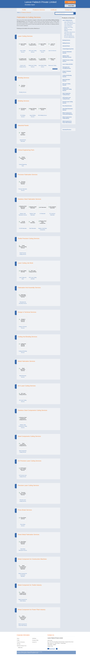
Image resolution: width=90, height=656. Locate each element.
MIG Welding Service (42, 115)
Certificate (34, 638)
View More (55, 68)
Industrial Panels (23, 125)
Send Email (52, 648)
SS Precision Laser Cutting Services (29, 461)
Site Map (18, 643)
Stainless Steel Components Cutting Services (32, 410)
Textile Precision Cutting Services (28, 238)
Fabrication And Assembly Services (29, 287)
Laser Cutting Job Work (25, 263)
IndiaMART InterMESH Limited (32, 652)
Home (18, 12)
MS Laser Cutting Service (69, 36)
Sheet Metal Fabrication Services (28, 534)
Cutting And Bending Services (27, 336)
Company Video (35, 640)
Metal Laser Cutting (52, 65)
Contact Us (34, 642)
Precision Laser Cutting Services (28, 485)
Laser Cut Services (52, 50)
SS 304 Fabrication (23, 228)
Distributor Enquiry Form (21, 645)
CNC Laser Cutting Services (69, 23)
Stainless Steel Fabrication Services (29, 199)
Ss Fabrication (42, 213)
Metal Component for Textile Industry (30, 585)
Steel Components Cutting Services (29, 436)
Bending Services (23, 78)
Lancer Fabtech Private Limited (40, 2)
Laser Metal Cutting (68, 34)
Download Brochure (67, 129)
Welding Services (23, 101)
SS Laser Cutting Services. (69, 37)
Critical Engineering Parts (26, 150)
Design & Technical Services (27, 312)
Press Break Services (25, 510)
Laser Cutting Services (25, 36)
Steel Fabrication (32, 228)
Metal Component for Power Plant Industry (31, 609)
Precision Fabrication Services (27, 174)
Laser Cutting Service (68, 24)
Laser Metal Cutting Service (69, 32)
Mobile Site (20, 647)
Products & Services (68, 18)
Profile (18, 640)
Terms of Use (39, 651)
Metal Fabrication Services (26, 361)
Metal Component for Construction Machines (32, 559)
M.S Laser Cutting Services (27, 386)
